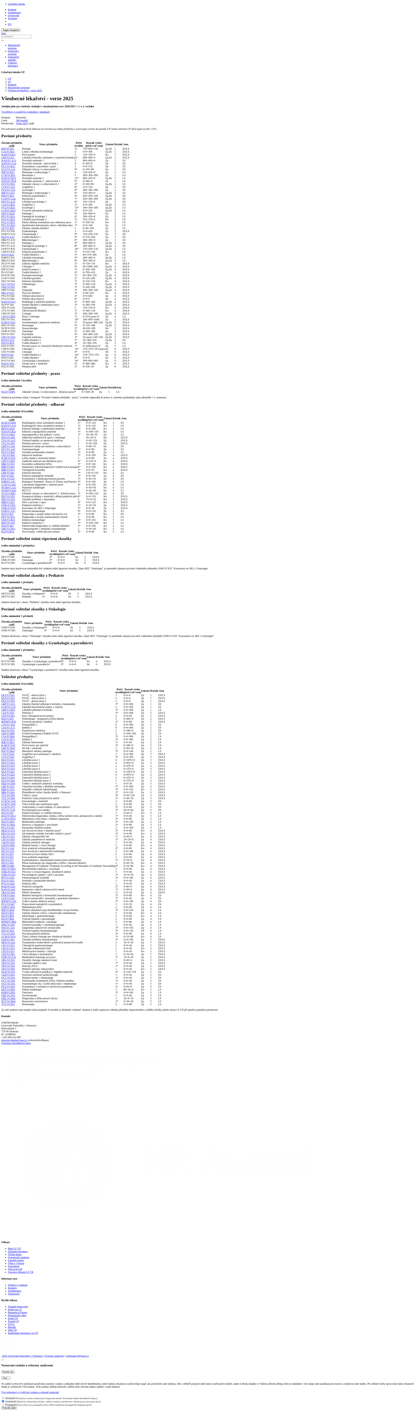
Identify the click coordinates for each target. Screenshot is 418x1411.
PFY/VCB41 (8, 434)
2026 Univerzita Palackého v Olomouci (22, 1356)
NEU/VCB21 (8, 868)
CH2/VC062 (8, 845)
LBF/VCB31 (8, 710)
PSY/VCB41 (8, 824)
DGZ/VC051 (8, 971)
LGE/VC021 (8, 898)
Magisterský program (19, 87)
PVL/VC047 (8, 904)
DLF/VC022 (8, 774)
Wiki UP (12, 1330)
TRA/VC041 (8, 892)
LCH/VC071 (8, 807)
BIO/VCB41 (8, 428)
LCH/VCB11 (8, 175)
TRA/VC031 (8, 966)
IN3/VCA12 (7, 340)
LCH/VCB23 (8, 210)
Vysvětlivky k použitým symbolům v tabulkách (25, 112)
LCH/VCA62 (8, 484)
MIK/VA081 (8, 866)
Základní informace (18, 1251)
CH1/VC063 (8, 839)
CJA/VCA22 (8, 187)
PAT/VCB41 (8, 751)
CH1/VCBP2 (8, 316)
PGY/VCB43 (8, 1001)
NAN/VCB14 (8, 181)
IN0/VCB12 (7, 195)
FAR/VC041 (8, 939)
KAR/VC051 (8, 745)
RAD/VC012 (8, 301)
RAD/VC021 (8, 886)
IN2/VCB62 (7, 919)
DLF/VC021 (8, 771)
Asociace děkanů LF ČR (20, 1272)
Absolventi (13, 15)
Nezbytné (10, 1398)
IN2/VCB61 (7, 916)
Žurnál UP (13, 1321)
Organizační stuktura (18, 1257)
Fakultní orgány (16, 1260)
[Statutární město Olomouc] (8, 1353)
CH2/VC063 (8, 954)
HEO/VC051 (8, 499)
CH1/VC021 (8, 715)
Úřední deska (15, 1254)
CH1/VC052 (8, 948)
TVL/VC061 (8, 443)
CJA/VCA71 (8, 727)
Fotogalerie (13, 1266)
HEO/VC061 (8, 437)
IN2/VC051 (7, 813)
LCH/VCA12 (8, 707)
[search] (2, 40)
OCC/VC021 (8, 977)
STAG (11, 1324)
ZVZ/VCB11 (8, 184)
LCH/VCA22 (8, 198)
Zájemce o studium (17, 1285)
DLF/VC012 (8, 763)
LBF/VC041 (8, 472)
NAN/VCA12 (8, 160)
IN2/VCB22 (7, 254)
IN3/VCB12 (7, 343)
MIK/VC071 (8, 469)
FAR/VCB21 (8, 520)
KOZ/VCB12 (8, 815)
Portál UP (13, 1318)
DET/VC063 (8, 989)
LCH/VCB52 (8, 818)
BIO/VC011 (7, 148)
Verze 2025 (22, 123)
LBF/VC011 (7, 157)
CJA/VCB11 (8, 151)
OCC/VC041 (8, 980)
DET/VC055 (8, 496)
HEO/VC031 (8, 522)
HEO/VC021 (8, 942)
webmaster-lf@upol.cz (77, 1356)
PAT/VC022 (7, 930)
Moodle (12, 1327)
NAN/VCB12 (8, 178)
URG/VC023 (8, 337)
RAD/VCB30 (8, 422)
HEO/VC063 (8, 783)
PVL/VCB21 (8, 222)
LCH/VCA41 (8, 801)
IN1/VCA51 (7, 851)
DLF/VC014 (8, 768)
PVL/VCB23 (8, 225)
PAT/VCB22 (8, 213)
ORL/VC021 (8, 960)
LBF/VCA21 (8, 704)
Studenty (12, 1288)
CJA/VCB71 (8, 739)
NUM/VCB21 (8, 490)
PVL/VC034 (8, 986)
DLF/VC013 (8, 765)
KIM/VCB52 (8, 992)
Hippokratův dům (17, 1315)
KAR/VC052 (8, 458)
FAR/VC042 (8, 895)
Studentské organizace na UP (23, 1333)
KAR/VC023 (8, 322)
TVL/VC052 (8, 933)
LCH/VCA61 (8, 804)
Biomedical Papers (17, 1312)
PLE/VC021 (7, 880)
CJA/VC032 (7, 754)
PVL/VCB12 (8, 166)
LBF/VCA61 (8, 446)
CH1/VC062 (8, 455)
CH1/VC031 (8, 836)
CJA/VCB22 (8, 204)
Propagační (11, 1404)
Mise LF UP (14, 1248)
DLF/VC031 (8, 730)
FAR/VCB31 (8, 907)
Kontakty (12, 18)
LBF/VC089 (8, 733)
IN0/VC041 (7, 354)
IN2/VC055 (7, 718)
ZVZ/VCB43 (8, 493)
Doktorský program (13, 52)
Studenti (12, 9)
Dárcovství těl (15, 1269)
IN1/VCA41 (7, 848)
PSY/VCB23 (8, 219)
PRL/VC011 (7, 293)
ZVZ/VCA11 (8, 169)
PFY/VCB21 (8, 216)
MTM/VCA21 (8, 901)
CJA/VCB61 (8, 736)
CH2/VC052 (8, 974)
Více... (6, 1378)
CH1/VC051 (8, 945)
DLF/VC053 (8, 701)
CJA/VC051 (7, 712)
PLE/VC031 (7, 363)
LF (9, 81)
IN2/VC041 (7, 863)
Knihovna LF (15, 1309)
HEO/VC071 (8, 830)
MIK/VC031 (8, 502)
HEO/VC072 (8, 833)
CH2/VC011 (8, 951)
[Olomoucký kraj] (12, 1344)
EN (9, 24)
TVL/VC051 (8, 1004)
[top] (2, 1359)
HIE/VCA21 (8, 192)
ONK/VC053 (8, 508)
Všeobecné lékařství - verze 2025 (25, 90)
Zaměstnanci (14, 12)
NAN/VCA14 (8, 163)
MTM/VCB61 (8, 921)
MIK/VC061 (8, 467)
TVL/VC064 (8, 798)
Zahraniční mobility (13, 58)
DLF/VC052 (8, 698)
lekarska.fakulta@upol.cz (14, 1040)
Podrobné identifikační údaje (16, 1043)
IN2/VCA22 (7, 237)
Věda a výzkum (16, 1263)
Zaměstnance (14, 1291)
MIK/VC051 (8, 464)
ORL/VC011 (8, 287)
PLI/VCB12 (7, 531)
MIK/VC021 (8, 789)
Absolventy (14, 1293)
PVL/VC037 (8, 827)
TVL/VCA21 (8, 440)
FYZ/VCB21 (8, 207)
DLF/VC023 (8, 777)
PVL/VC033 (8, 478)
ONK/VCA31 (8, 957)
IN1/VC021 (7, 854)
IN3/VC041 (7, 525)
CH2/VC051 (8, 842)
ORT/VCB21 (8, 528)
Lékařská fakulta (16, 4)
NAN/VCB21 (8, 431)
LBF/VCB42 (8, 748)
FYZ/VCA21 (8, 190)
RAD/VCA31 (8, 425)
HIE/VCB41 (8, 910)
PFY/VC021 (8, 877)
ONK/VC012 (8, 871)
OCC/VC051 (8, 983)
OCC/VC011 (8, 284)
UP (9, 78)
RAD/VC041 (8, 889)
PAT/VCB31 (8, 821)
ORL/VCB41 (8, 998)
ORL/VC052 (8, 995)
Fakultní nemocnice (18, 1306)
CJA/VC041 (7, 757)
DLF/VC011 (8, 760)
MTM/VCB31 (8, 721)
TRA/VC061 (8, 969)
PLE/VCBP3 (8, 391)
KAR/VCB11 (8, 154)
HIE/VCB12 (8, 172)
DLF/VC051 (8, 695)
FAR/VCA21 (8, 511)
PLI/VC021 (7, 514)
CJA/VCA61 (8, 724)
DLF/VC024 (8, 780)
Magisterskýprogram (14, 47)
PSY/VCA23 (8, 201)
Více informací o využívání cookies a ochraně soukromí (30, 1392)
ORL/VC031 (8, 924)
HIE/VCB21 (8, 742)
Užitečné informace (13, 64)
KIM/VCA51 (8, 481)
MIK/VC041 (8, 792)
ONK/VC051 (8, 505)
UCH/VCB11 (8, 936)
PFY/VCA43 (8, 449)
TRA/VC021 (8, 963)
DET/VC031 (8, 517)
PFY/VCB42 (8, 452)
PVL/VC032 (8, 883)
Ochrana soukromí (54, 1356)
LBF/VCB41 (8, 461)
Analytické (10, 1401)
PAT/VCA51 (8, 927)
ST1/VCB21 (8, 228)
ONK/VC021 (8, 874)
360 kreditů (22, 120)
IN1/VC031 (7, 857)
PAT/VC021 (7, 475)
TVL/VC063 (8, 795)
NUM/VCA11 (8, 487)
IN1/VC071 (7, 860)
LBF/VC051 (8, 786)
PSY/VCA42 (8, 810)
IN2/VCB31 (7, 913)
